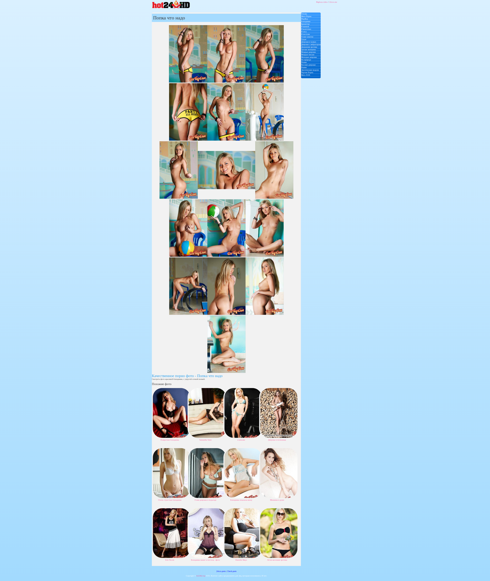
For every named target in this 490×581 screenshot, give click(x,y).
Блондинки (305, 21)
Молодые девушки (309, 57)
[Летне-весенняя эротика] (278, 533)
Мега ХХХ (305, 75)
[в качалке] (243, 413)
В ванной (305, 27)
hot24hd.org (200, 576)
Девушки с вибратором (311, 44)
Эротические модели (310, 70)
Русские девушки (308, 65)
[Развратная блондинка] (171, 413)
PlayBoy (304, 19)
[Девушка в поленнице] (278, 413)
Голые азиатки (307, 37)
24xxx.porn (221, 571)
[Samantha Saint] (207, 413)
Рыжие (304, 67)
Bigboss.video (322, 2)
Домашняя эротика (309, 47)
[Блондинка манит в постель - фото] (207, 533)
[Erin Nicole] (171, 533)
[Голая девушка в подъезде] (207, 473)
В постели (305, 34)
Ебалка (304, 14)
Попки (304, 62)
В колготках (306, 29)
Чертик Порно (307, 72)
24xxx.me (333, 2)
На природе (306, 60)
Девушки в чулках (308, 42)
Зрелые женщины (308, 49)
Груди (303, 39)
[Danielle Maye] (243, 533)
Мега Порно (306, 16)
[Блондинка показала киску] (243, 473)
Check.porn (231, 571)
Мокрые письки (307, 55)
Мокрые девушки (308, 52)
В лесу (304, 32)
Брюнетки (305, 24)
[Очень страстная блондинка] (171, 473)
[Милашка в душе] (278, 473)
